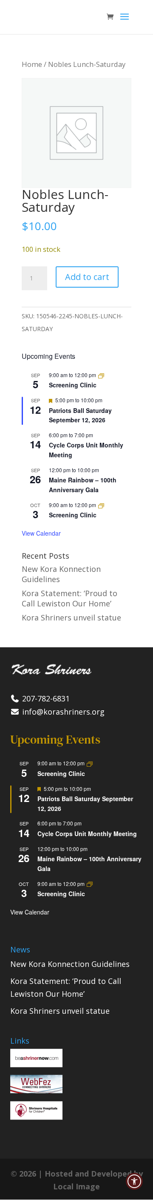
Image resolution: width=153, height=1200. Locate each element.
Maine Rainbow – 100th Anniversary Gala (82, 485)
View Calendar (41, 533)
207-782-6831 (45, 698)
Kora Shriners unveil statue (71, 617)
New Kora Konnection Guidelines (70, 964)
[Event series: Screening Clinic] (101, 374)
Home (32, 64)
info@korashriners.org (62, 712)
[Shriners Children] (36, 1117)
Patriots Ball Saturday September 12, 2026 (80, 415)
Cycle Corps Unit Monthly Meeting (87, 833)
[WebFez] (36, 1090)
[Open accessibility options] (134, 1181)
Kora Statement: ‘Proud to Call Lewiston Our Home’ (69, 598)
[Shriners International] (36, 1064)
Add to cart (87, 277)
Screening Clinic (72, 385)
